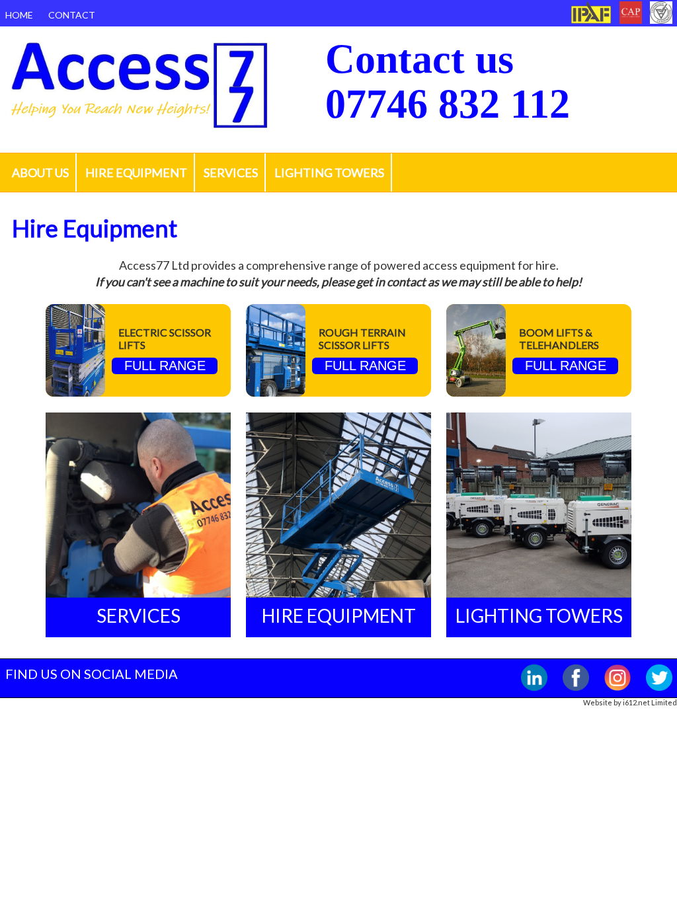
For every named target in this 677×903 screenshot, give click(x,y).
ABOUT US (40, 172)
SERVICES (231, 172)
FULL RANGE (165, 365)
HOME (19, 14)
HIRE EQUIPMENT (136, 172)
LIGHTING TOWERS (329, 172)
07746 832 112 (447, 103)
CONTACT (71, 14)
